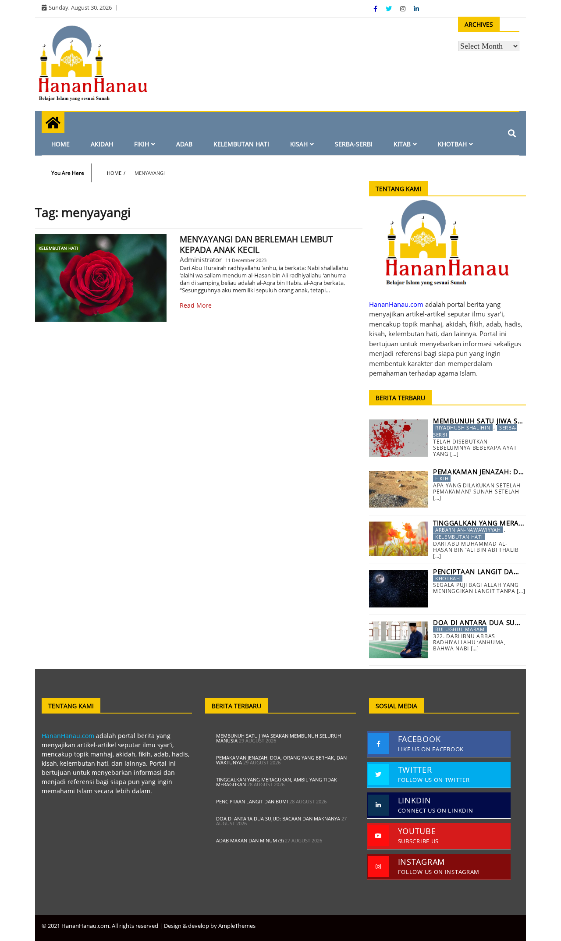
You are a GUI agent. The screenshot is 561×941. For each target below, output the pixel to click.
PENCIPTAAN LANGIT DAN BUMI (252, 801)
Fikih (141, 144)
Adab (184, 144)
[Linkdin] (416, 8)
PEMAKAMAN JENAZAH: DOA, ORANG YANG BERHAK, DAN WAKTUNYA (281, 760)
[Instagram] (403, 8)
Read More (196, 305)
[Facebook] (376, 8)
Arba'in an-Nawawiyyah (468, 529)
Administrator (201, 259)
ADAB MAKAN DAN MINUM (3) (250, 840)
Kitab (402, 144)
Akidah (102, 144)
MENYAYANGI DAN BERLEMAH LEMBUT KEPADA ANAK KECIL (256, 245)
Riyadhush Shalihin (462, 427)
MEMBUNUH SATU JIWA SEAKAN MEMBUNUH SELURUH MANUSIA (278, 738)
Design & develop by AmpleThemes (210, 926)
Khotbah (452, 144)
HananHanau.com (68, 735)
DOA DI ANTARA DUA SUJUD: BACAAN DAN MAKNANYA (278, 818)
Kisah (299, 144)
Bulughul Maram (460, 629)
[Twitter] (390, 8)
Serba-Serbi (354, 144)
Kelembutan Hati (241, 144)
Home (60, 144)
